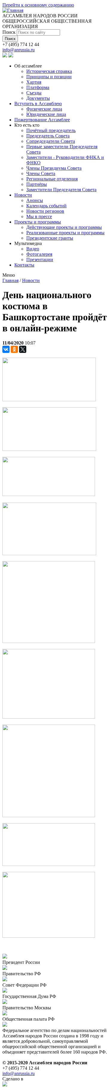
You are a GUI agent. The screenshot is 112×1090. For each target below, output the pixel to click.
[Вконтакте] (4, 55)
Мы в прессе (39, 216)
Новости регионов (45, 211)
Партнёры (36, 184)
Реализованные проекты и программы (65, 232)
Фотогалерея (39, 254)
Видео (32, 248)
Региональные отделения (52, 178)
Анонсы (34, 200)
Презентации (39, 259)
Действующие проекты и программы (64, 227)
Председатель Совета (48, 135)
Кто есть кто (26, 125)
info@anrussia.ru (18, 49)
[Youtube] (10, 55)
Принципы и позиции (49, 76)
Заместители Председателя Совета (61, 189)
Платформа (37, 87)
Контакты (24, 264)
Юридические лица (46, 114)
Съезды (34, 92)
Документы (38, 98)
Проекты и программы (37, 221)
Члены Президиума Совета (54, 168)
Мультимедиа (28, 243)
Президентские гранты (49, 238)
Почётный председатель (51, 130)
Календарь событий (46, 205)
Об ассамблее (28, 65)
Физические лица (44, 108)
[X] (22, 349)
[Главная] (12, 10)
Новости (23, 195)
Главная (10, 280)
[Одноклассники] (14, 349)
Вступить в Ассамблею (38, 103)
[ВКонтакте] (6, 349)
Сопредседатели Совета (50, 141)
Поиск (9, 32)
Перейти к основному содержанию (38, 4)
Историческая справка (49, 71)
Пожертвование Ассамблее (42, 119)
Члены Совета (40, 173)
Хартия (33, 82)
